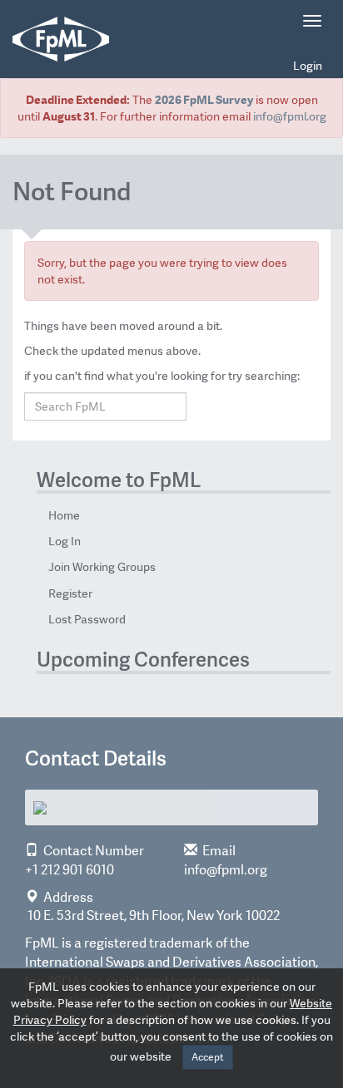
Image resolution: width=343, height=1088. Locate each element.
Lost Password (87, 619)
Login (307, 65)
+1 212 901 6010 (69, 870)
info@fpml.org (289, 116)
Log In (64, 541)
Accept (207, 1057)
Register (70, 593)
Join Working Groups (102, 566)
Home (64, 515)
